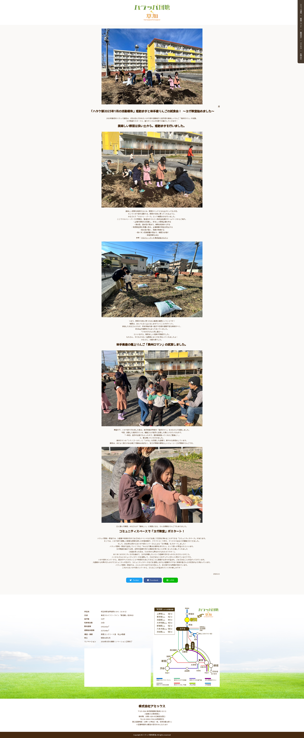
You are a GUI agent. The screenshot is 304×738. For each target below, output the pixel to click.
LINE (172, 580)
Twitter (136, 580)
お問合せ (301, 56)
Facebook (154, 580)
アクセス (301, 45)
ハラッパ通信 (301, 9)
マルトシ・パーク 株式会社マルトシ (154, 238)
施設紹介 (301, 35)
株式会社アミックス (152, 706)
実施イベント (301, 23)
